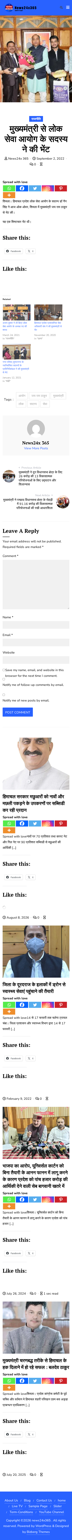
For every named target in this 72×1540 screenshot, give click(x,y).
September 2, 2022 (50, 158)
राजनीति (36, 119)
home (62, 1500)
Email (8, 635)
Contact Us (44, 1500)
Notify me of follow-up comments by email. (33, 685)
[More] (9, 195)
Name (8, 617)
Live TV (17, 1506)
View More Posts (36, 448)
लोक (21, 404)
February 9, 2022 (19, 1099)
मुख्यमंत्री (58, 396)
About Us (11, 1500)
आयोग (22, 396)
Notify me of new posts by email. (26, 700)
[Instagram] (48, 188)
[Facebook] (22, 188)
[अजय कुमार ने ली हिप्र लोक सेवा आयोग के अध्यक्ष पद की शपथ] (17, 312)
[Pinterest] (61, 188)
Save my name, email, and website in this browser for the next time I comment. (34, 673)
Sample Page (38, 1506)
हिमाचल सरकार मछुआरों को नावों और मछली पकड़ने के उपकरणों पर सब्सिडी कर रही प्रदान (34, 803)
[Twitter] (35, 188)
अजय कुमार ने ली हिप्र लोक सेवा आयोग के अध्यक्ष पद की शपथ (15, 326)
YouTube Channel (51, 1512)
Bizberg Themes (38, 1532)
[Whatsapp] (9, 188)
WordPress (43, 1526)
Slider (57, 1506)
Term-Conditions (21, 1512)
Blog (27, 1500)
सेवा (45, 404)
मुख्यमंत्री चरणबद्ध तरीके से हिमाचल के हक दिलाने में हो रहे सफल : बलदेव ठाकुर (36, 1363)
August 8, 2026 (18, 917)
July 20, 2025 (16, 1475)
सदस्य (33, 404)
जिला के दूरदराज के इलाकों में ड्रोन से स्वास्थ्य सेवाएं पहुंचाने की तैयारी (34, 987)
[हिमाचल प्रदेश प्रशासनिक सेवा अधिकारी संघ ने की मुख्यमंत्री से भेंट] (48, 312)
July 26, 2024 (16, 1293)
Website (9, 652)
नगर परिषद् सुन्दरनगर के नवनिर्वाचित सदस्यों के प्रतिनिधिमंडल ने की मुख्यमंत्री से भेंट (16, 367)
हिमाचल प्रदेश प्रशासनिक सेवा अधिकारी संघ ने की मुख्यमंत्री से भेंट (48, 326)
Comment (10, 556)
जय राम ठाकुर (39, 396)
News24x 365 (18, 158)
